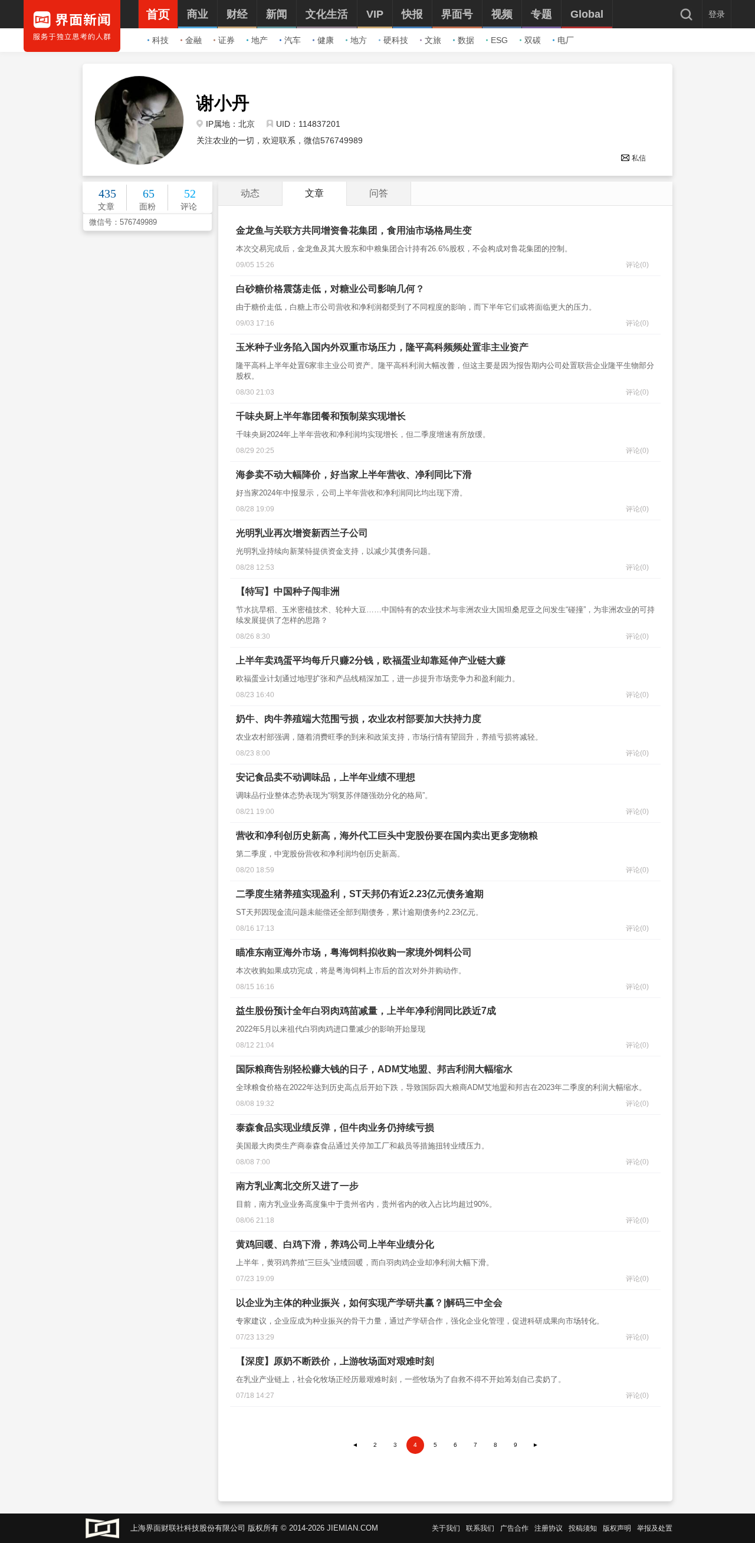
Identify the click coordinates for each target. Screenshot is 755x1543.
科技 (160, 40)
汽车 (292, 40)
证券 (226, 40)
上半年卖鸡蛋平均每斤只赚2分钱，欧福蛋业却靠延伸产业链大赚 (370, 660)
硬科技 (395, 40)
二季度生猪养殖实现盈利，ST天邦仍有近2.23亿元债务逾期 (360, 894)
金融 (193, 40)
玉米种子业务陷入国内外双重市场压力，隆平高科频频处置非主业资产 (382, 347)
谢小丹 (223, 103)
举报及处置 (654, 1528)
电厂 (565, 40)
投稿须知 (583, 1528)
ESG (499, 40)
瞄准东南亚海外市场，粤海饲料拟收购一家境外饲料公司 (354, 952)
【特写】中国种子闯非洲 (288, 591)
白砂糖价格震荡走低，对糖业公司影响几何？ (330, 289)
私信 (639, 158)
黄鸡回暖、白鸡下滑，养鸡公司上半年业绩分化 (335, 1244)
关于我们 (446, 1528)
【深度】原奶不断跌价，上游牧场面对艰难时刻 (335, 1361)
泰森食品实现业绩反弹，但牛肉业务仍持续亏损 (335, 1127)
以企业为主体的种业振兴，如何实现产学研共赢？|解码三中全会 (369, 1303)
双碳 (532, 40)
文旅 (433, 40)
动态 (250, 193)
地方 (358, 40)
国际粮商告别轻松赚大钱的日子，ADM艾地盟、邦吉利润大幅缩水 (374, 1069)
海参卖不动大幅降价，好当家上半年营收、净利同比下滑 (354, 475)
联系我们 (480, 1528)
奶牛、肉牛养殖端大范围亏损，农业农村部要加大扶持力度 (358, 719)
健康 (325, 40)
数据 (466, 40)
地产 (259, 40)
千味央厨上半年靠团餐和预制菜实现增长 (321, 416)
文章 (314, 193)
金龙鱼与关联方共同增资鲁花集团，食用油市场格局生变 (354, 230)
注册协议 (548, 1528)
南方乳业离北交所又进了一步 (297, 1186)
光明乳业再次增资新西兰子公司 (302, 533)
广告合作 (514, 1528)
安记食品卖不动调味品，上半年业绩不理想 (325, 777)
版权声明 (617, 1528)
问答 (378, 193)
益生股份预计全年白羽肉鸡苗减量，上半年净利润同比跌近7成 (366, 1011)
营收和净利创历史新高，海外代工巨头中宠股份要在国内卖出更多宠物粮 (387, 835)
